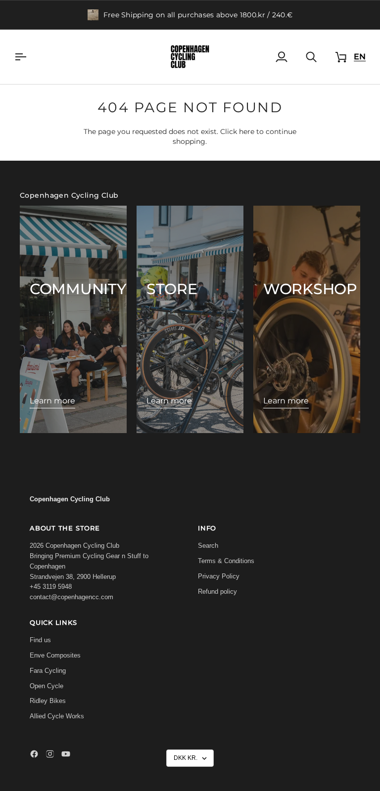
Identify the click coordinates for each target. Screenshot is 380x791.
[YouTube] (65, 753)
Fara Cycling (48, 670)
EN (360, 56)
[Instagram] (50, 753)
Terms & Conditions (226, 561)
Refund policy (217, 591)
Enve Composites (55, 655)
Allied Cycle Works (57, 716)
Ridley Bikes (48, 700)
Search (208, 545)
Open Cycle (46, 686)
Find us (40, 640)
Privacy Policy (218, 576)
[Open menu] (29, 57)
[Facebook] (34, 753)
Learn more (52, 400)
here (246, 131)
